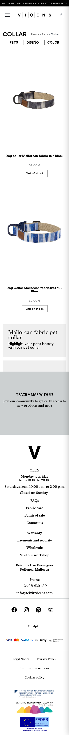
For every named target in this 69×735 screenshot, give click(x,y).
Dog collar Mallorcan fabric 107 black (34, 156)
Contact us (34, 523)
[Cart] (62, 15)
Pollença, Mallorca (34, 569)
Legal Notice (21, 659)
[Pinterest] (38, 610)
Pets (45, 34)
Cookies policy (34, 677)
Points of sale (34, 515)
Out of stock (35, 173)
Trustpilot (35, 626)
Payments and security (34, 540)
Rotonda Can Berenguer (34, 565)
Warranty (34, 533)
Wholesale (34, 548)
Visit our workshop (34, 555)
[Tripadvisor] (50, 610)
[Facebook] (14, 610)
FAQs (34, 500)
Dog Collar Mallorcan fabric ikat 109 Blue (34, 289)
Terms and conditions (34, 668)
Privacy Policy (46, 659)
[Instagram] (26, 610)
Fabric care (34, 508)
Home (35, 34)
